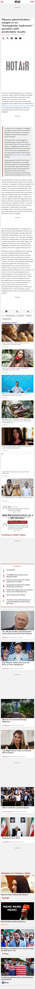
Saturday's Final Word (11, 838)
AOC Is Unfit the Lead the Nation (16, 595)
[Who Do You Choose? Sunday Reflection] (17, 708)
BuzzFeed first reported (20, 155)
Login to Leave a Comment (17, 522)
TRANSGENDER (7, 319)
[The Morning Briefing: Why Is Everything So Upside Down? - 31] (17, 967)
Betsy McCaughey (7, 811)
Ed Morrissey (6, 725)
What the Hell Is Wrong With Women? (14, 895)
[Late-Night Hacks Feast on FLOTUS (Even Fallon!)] (17, 739)
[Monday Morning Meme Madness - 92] (17, 911)
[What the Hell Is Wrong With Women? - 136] (17, 884)
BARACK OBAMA (10, 315)
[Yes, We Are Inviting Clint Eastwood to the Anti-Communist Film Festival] (17, 620)
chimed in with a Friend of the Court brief (16, 106)
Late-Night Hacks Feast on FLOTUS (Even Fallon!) (16, 752)
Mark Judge (5, 637)
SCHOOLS (28, 315)
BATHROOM (20, 315)
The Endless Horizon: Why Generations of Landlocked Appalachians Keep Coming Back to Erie (19, 601)
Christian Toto (6, 756)
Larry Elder (5, 668)
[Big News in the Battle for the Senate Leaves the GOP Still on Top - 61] (17, 938)
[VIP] (32, 1)
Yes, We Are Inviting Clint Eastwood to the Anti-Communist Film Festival (17, 633)
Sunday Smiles (11, 570)
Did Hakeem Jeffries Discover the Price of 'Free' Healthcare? (16, 664)
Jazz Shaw (6, 35)
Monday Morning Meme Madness (13, 922)
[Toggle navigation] (2, 1)
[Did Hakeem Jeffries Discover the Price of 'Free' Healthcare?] (17, 651)
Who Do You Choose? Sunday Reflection (14, 721)
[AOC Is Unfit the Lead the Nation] (17, 796)
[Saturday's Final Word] (17, 827)
